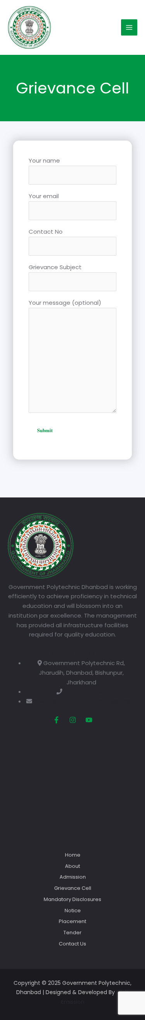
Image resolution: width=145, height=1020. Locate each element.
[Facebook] (56, 719)
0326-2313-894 (85, 691)
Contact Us (72, 943)
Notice (73, 910)
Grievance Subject (55, 267)
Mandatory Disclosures (72, 899)
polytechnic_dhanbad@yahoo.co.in (85, 701)
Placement (72, 921)
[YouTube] (88, 719)
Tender (72, 932)
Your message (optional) (65, 303)
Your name (44, 160)
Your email (44, 196)
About (72, 866)
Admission (73, 877)
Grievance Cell (72, 888)
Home (72, 855)
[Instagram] (72, 719)
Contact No (46, 231)
